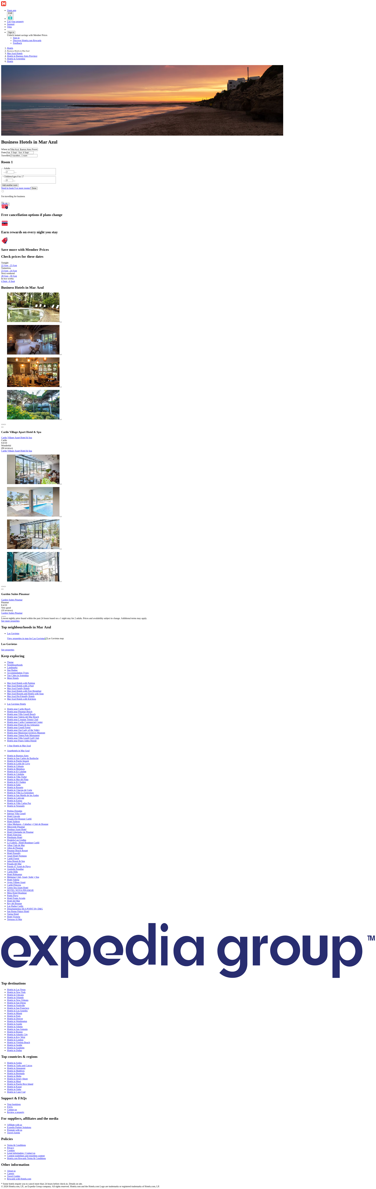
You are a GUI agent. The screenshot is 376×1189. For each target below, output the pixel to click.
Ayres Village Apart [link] (16, 882)
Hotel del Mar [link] (13, 901)
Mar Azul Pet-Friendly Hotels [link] (21, 696)
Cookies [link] (11, 1150)
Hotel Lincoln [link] (13, 816)
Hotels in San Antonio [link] (17, 1029)
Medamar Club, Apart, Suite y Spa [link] (23, 877)
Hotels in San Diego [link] (16, 1003)
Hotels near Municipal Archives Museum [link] (26, 733)
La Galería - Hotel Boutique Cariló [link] (23, 842)
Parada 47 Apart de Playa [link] (19, 866)
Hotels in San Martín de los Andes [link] (23, 795)
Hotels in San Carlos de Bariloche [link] (22, 758)
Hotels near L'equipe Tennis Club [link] (22, 719)
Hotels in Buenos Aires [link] (17, 755)
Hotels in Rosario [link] (15, 787)
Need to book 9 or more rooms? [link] (16, 188)
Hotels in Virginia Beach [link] (18, 1042)
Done (34, 188)
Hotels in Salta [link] (14, 785)
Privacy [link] (10, 1148)
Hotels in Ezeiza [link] (14, 800)
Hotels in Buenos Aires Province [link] (22, 56)
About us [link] (11, 1171)
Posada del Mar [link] (14, 864)
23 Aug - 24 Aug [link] (9, 270)
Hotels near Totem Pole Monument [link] (23, 735)
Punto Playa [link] (12, 895)
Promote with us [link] (14, 1130)
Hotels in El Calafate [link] (16, 771)
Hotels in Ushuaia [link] (15, 766)
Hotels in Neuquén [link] (16, 806)
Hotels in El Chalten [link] (16, 782)
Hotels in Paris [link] (14, 1016)
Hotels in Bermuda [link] (16, 1073)
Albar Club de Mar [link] (16, 845)
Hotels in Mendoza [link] (16, 769)
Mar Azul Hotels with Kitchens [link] (21, 699)
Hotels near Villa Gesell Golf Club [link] (23, 738)
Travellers (5, 155)
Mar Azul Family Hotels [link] (18, 688)
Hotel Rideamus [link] (14, 874)
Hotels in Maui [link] (14, 1081)
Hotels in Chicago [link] (15, 995)
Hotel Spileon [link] (13, 821)
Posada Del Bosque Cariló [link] (19, 819)
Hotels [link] (10, 48)
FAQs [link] (10, 1107)
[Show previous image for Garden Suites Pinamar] (2, 586)
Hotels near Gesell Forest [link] (18, 727)
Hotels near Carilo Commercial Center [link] (25, 722)
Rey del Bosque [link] (14, 903)
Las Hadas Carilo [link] (15, 906)
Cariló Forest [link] (13, 858)
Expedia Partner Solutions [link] (19, 1127)
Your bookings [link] (14, 1104)
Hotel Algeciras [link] (14, 834)
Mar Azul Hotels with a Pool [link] (20, 685)
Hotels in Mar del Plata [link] (17, 779)
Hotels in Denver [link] (15, 1018)
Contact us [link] (12, 1109)
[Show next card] (5, 616)
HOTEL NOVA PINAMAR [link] (20, 890)
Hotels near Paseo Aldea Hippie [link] (22, 740)
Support (10, 24)
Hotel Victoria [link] (13, 916)
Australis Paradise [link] (15, 869)
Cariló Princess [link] (14, 885)
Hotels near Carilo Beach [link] (18, 709)
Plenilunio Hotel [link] (14, 837)
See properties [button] (7, 649)
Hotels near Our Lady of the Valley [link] (23, 730)
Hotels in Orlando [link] (15, 997)
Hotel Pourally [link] (14, 853)
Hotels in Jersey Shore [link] (17, 1078)
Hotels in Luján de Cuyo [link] (18, 763)
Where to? (6, 149)
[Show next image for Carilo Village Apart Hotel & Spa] (5, 424)
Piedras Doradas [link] (14, 811)
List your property (15, 21)
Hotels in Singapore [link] (16, 1068)
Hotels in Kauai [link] (14, 1086)
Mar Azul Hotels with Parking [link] (21, 683)
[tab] (13, 633)
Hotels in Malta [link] (14, 1076)
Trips (9, 27)
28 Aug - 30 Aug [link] (9, 276)
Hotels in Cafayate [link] (15, 798)
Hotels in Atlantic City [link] (17, 1034)
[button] (188, 656)
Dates (3, 152)
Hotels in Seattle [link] (14, 1045)
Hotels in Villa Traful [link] (17, 777)
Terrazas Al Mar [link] (14, 919)
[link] (37, 43)
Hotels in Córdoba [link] (15, 774)
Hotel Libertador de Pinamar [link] (20, 832)
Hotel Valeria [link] (13, 879)
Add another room (9, 185)
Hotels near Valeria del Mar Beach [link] (23, 717)
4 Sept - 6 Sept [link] (8, 281)
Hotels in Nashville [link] (16, 1005)
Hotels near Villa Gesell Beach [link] (21, 714)
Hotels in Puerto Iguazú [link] (18, 761)
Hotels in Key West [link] (16, 1037)
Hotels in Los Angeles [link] (17, 1010)
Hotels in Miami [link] (14, 1013)
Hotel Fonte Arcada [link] (16, 898)
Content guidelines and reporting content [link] (26, 1155)
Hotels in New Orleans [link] (17, 1000)
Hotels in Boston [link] (15, 1032)
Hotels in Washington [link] (17, 1021)
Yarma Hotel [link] (13, 914)
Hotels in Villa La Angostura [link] (20, 792)
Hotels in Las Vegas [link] (16, 989)
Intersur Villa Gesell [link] (16, 813)
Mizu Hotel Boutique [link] (17, 893)
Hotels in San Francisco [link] (18, 1008)
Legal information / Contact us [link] (21, 1153)
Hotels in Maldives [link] (16, 1071)
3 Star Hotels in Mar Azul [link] (19, 745)
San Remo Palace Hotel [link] (18, 911)
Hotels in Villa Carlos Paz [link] (19, 803)
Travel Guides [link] (13, 1176)
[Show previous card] (2, 616)
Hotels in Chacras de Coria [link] (19, 790)
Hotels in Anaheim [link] (15, 1047)
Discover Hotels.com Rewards (27, 40)
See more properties (10, 621)
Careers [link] (10, 1173)
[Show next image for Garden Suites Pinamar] (5, 586)
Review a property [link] (15, 1112)
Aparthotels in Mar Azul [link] (18, 750)
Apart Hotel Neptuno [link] (17, 856)
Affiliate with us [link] (14, 1124)
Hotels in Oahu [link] (14, 1089)
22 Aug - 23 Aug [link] (9, 265)
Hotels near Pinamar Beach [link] (19, 711)
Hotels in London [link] (15, 1040)
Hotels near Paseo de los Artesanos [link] (23, 725)
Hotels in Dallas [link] (14, 1050)
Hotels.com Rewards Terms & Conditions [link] (26, 1158)
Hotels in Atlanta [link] (15, 1026)
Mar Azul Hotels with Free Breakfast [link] (24, 691)
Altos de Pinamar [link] (15, 848)
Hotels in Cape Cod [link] (16, 1092)
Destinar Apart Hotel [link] (16, 829)
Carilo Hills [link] (12, 871)
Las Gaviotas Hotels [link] (16, 704)
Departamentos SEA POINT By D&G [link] (25, 909)
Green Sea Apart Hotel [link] (17, 887)
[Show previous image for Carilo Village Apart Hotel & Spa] (2, 424)
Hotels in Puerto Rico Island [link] (20, 1084)
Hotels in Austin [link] (14, 1024)
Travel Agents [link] (13, 1132)
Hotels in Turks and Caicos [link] (19, 1065)
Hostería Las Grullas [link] (16, 840)
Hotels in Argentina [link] (16, 58)
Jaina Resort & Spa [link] (16, 861)
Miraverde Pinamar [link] (16, 827)
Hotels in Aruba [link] (14, 1063)
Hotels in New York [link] (16, 992)
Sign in (11, 32)
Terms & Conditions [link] (16, 1145)
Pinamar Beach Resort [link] (17, 850)
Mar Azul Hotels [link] (14, 53)
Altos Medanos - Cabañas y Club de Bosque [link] (27, 824)
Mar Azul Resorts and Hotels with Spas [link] (25, 693)
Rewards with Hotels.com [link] (19, 1179)
